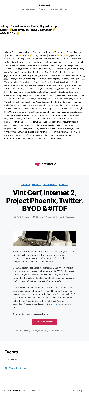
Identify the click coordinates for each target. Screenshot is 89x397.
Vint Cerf (58, 330)
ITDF (32, 330)
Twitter (51, 330)
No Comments (69, 217)
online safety (50, 184)
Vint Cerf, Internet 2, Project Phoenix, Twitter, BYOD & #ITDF (44, 200)
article (57, 304)
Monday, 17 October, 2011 (46, 217)
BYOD (18, 330)
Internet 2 (25, 330)
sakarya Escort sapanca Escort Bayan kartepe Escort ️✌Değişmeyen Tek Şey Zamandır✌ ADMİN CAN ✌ (29, 29)
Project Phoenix (41, 330)
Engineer (25, 184)
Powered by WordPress (33, 390)
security (63, 184)
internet (36, 184)
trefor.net (44, 5)
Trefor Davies (24, 217)
